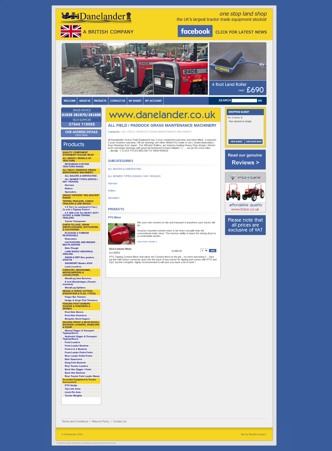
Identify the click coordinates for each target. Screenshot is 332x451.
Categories (114, 131)
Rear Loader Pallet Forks (78, 356)
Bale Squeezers (73, 359)
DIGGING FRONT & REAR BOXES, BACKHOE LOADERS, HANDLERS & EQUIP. (81, 324)
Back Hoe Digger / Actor (78, 369)
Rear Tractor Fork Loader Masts (82, 376)
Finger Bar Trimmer (75, 297)
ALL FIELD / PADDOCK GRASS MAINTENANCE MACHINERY (79, 171)
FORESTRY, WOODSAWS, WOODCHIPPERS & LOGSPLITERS (77, 272)
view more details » (147, 241)
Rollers (69, 188)
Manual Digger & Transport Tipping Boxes (78, 331)
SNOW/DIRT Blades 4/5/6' (79, 263)
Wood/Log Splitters (75, 287)
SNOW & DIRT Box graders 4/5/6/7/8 (78, 258)
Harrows (69, 185)
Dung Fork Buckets (75, 362)
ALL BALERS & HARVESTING (81, 176)
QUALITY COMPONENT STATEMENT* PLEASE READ (78, 153)
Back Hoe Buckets (75, 373)
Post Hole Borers (74, 312)
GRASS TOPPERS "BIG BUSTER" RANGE (81, 196)
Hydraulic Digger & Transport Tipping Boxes (80, 337)
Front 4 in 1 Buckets (76, 349)
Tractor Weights (73, 395)
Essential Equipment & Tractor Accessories (79, 380)
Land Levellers (73, 266)
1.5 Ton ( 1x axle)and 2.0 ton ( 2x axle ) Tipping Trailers (80, 208)
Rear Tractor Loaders (76, 366)
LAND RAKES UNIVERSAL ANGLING (78, 252)
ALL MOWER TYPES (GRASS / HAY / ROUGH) (80, 180)
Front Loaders (72, 342)
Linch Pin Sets (73, 392)
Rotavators (71, 239)
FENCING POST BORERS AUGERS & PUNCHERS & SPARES (76, 306)
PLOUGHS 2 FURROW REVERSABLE (76, 234)
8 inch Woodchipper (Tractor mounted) (79, 282)
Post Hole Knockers (76, 315)
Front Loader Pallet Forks (79, 352)
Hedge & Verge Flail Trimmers (81, 300)
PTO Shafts (71, 385)
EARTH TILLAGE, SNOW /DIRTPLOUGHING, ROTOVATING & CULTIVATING (80, 227)
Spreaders (70, 192)
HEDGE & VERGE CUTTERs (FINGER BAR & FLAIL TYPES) (79, 292)
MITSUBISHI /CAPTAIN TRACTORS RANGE (76, 165)
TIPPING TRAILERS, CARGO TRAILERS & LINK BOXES (78, 202)
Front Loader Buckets (77, 345)
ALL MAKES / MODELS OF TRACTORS (77, 159)
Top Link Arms (73, 389)
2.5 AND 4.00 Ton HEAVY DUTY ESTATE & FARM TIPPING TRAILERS (81, 215)
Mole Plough (71, 248)
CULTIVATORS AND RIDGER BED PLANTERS (79, 243)
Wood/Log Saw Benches (78, 278)
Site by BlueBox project (253, 434)
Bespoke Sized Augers (77, 319)
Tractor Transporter (75, 221)
